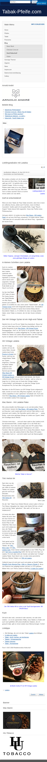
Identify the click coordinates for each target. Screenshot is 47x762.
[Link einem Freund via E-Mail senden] (44, 167)
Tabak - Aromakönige (11, 643)
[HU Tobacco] (16, 755)
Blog (6, 43)
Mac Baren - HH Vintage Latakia (19, 396)
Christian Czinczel (12, 50)
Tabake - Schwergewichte (13, 639)
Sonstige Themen (10, 60)
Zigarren (7, 63)
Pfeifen (6, 33)
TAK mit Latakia (26, 558)
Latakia (31, 633)
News (6, 66)
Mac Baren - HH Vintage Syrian (28, 328)
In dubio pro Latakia (37, 568)
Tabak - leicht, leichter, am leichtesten (17, 637)
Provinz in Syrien (7, 354)
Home (6, 30)
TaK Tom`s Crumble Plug (13, 552)
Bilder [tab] (5, 123)
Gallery (6, 76)
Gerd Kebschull (12, 53)
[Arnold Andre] (16, 100)
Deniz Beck (10, 46)
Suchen (34, 2)
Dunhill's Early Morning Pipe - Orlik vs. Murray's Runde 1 (20, 564)
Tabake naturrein (10, 641)
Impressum (8, 69)
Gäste (8, 56)
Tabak (6, 36)
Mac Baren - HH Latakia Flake (27, 409)
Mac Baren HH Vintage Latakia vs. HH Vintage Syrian (8, 375)
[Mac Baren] (16, 728)
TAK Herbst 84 (6, 498)
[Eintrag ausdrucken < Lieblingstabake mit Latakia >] (42, 167)
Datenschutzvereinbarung (12, 73)
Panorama (7, 40)
